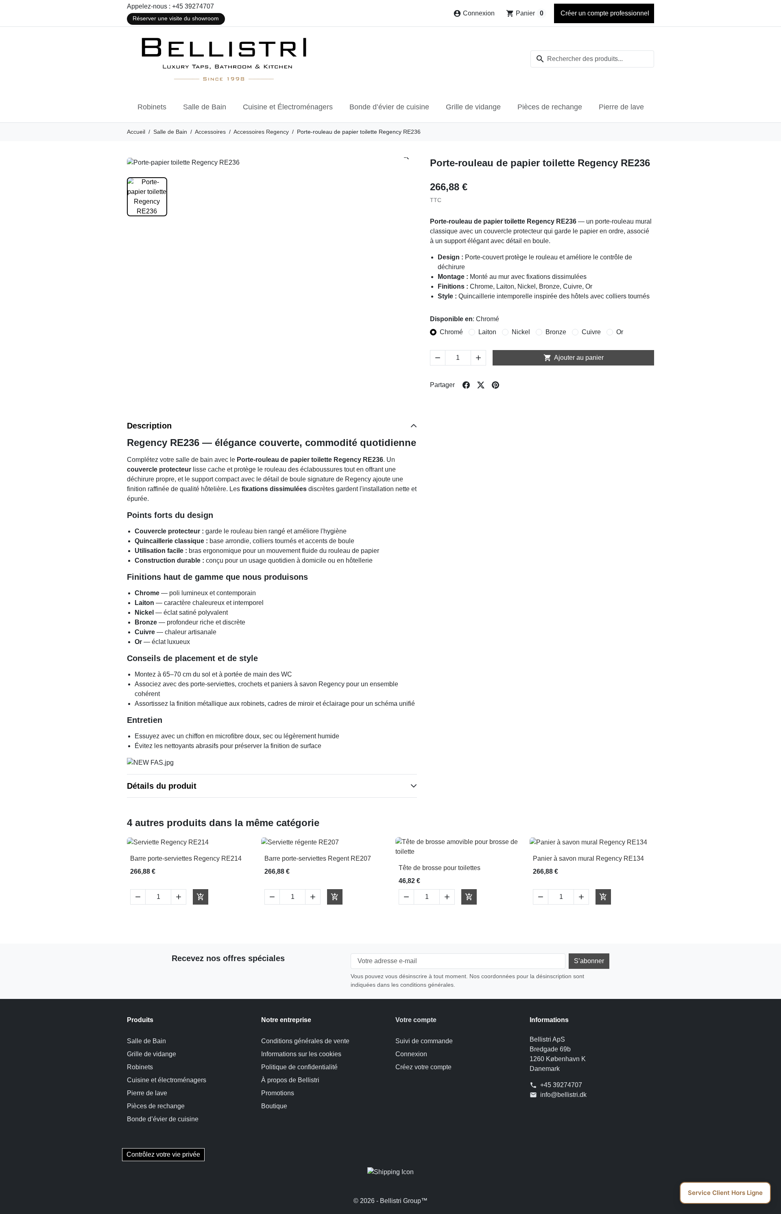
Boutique (274, 1106)
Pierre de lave (621, 107)
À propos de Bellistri (290, 1080)
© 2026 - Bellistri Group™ (390, 1200)
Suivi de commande (424, 1041)
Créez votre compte (423, 1067)
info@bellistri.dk (563, 1094)
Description (149, 425)
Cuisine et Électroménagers (288, 107)
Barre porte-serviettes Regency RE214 (186, 858)
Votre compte (415, 1019)
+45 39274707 (561, 1084)
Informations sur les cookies (301, 1054)
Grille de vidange (473, 107)
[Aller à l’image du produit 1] (147, 196)
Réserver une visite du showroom (176, 18)
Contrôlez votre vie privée (163, 1154)
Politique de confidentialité (299, 1067)
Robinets (151, 107)
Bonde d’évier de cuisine (389, 107)
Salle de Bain (204, 107)
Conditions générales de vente (305, 1041)
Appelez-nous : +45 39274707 (170, 6)
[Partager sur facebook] (466, 385)
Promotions (277, 1093)
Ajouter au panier (573, 358)
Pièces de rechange (549, 107)
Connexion (411, 1054)
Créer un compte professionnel (604, 13)
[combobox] (592, 58)
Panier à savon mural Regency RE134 (588, 858)
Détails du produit (161, 785)
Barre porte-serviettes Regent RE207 (317, 858)
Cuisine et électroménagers (166, 1080)
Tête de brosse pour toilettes (439, 867)
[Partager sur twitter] (480, 385)
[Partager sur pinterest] (495, 385)
